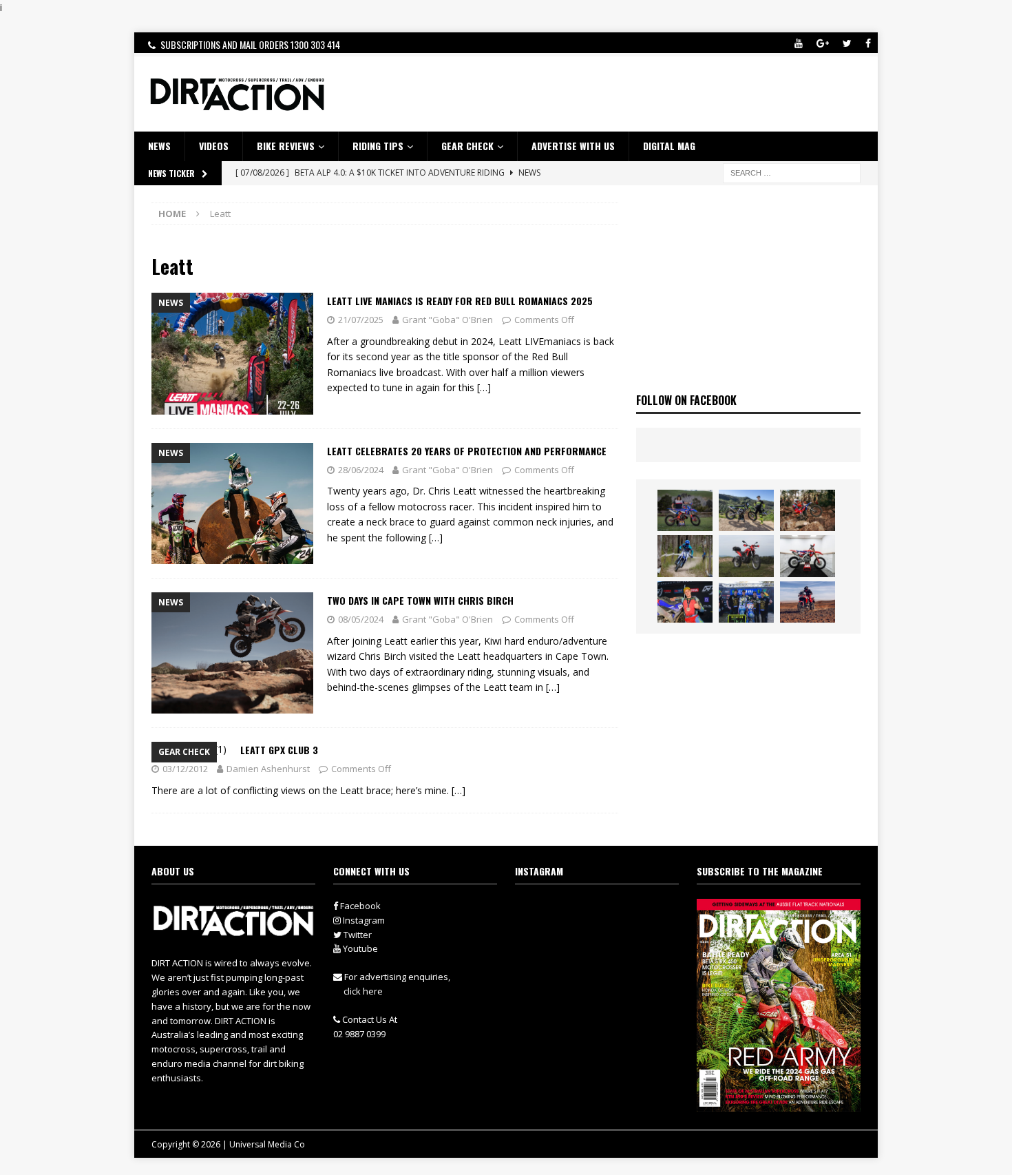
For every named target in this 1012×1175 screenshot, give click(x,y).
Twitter (356, 934)
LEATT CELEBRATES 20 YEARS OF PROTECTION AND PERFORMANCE (467, 451)
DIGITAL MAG (669, 145)
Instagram (363, 920)
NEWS (159, 145)
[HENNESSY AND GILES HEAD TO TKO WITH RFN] (807, 510)
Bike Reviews (286, 145)
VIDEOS (214, 145)
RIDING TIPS (377, 145)
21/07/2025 (360, 319)
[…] (484, 387)
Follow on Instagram (605, 936)
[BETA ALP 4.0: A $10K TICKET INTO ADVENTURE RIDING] (746, 555)
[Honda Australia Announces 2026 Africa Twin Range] (807, 602)
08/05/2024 (360, 619)
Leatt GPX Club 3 (279, 749)
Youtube (359, 948)
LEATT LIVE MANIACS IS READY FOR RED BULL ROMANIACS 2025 (460, 300)
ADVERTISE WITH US (573, 145)
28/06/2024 (360, 470)
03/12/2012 (185, 768)
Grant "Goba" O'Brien (447, 319)
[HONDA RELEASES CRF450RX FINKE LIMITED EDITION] (807, 555)
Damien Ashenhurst (268, 768)
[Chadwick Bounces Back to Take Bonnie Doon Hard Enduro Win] (685, 510)
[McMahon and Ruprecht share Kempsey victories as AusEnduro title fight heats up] (685, 555)
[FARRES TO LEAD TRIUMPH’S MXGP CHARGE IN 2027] (746, 510)
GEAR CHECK (467, 145)
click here (363, 991)
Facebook (359, 906)
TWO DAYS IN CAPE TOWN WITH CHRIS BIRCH (420, 600)
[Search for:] (792, 171)
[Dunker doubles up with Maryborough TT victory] (685, 602)
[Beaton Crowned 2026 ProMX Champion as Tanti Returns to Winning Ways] (746, 602)
